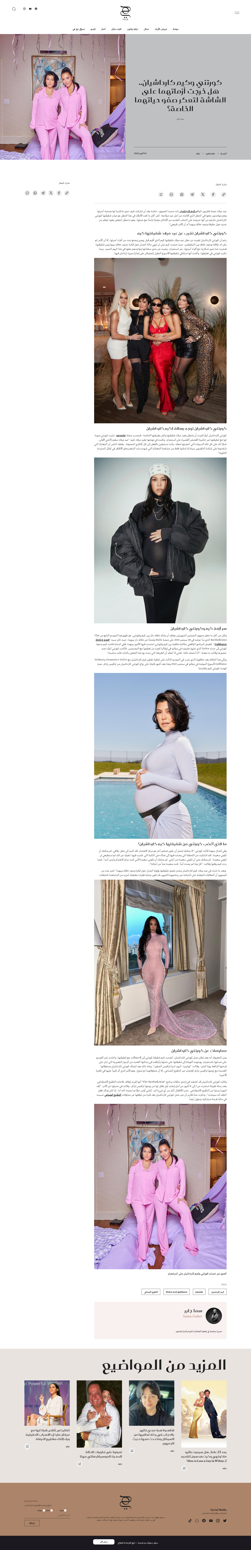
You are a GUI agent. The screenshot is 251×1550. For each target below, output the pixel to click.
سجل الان (104, 1541)
